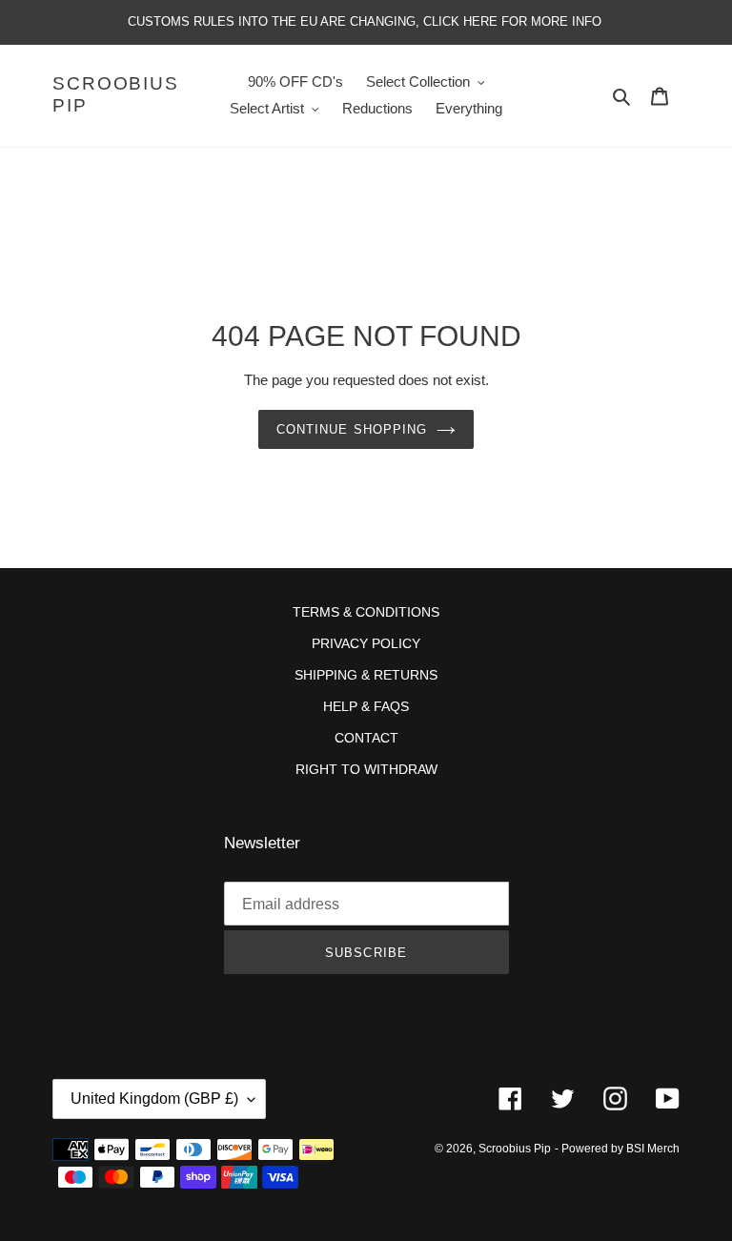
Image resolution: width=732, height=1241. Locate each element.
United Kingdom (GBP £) (154, 1098)
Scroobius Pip (115, 94)
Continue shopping (351, 429)
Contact (366, 737)
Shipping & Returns (366, 674)
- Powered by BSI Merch (617, 1148)
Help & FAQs (366, 706)
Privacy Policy (366, 643)
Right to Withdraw (366, 769)
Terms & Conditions (366, 612)
